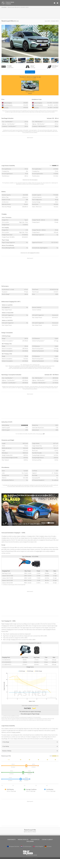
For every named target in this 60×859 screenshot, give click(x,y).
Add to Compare (30, 72)
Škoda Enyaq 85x (30, 92)
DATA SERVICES (35, 839)
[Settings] (54, 3)
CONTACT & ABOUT (47, 839)
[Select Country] (57, 3)
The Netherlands (7, 105)
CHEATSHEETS (11, 839)
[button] (57, 26)
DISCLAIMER (30, 841)
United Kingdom (7, 102)
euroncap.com (40, 433)
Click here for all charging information (30, 252)
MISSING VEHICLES (23, 839)
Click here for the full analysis (30, 179)
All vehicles (4, 7)
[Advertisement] (30, 13)
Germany (5, 107)
